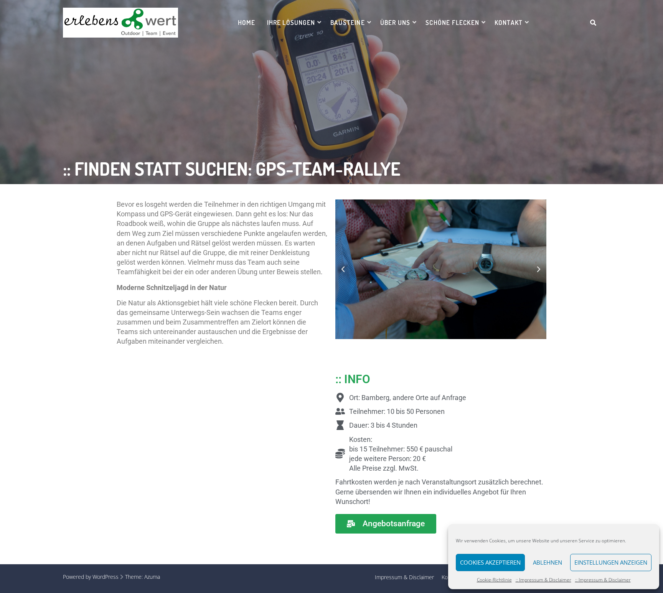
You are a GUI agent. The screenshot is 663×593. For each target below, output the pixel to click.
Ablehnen (547, 562)
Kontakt (509, 22)
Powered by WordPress (91, 576)
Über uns (395, 22)
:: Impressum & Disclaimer (543, 580)
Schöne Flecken (452, 22)
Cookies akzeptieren (490, 562)
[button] (343, 269)
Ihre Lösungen (291, 22)
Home (247, 22)
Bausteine (347, 22)
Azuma (152, 576)
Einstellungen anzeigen (610, 562)
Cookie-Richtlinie (494, 580)
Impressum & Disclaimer (404, 577)
